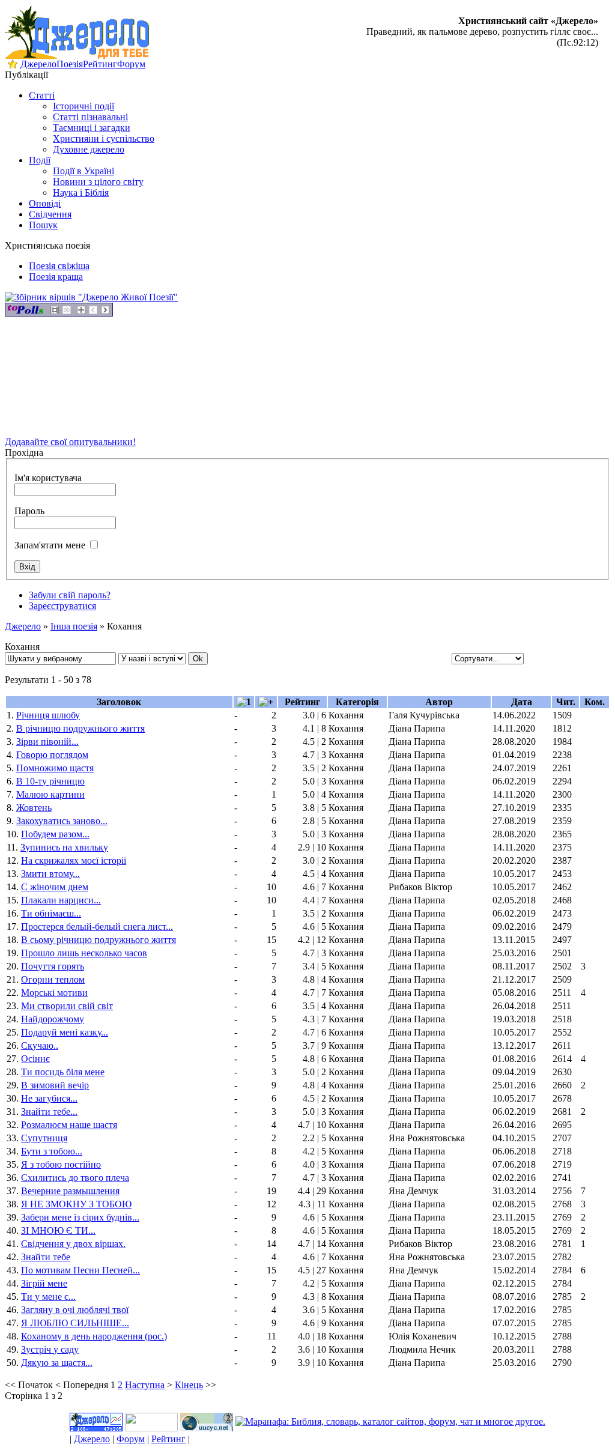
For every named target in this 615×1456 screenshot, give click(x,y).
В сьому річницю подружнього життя (98, 940)
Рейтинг (100, 64)
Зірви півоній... (47, 741)
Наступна (145, 1385)
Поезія (69, 64)
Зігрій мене (44, 1283)
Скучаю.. (39, 1045)
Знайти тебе (45, 1257)
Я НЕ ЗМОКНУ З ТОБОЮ (76, 1204)
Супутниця (44, 1138)
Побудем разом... (55, 834)
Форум (131, 64)
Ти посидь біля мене (63, 1072)
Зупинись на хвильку (64, 847)
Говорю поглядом (52, 755)
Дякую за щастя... (56, 1362)
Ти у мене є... (48, 1296)
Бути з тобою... (51, 1151)
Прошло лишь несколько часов (84, 953)
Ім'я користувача (48, 478)
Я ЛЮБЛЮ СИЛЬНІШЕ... (75, 1323)
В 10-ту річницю (50, 781)
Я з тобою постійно (61, 1164)
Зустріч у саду (50, 1349)
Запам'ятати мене (49, 545)
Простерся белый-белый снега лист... (97, 926)
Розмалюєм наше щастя (69, 1125)
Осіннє (35, 1059)
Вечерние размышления (70, 1191)
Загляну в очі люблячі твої (75, 1310)
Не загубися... (49, 1098)
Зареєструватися (62, 606)
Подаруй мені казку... (64, 1032)
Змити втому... (50, 874)
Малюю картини (50, 794)
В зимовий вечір (55, 1085)
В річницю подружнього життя (80, 728)
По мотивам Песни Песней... (80, 1270)
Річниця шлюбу (48, 715)
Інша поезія (73, 626)
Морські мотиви (54, 992)
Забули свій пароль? (70, 595)
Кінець (189, 1385)
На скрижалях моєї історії (73, 860)
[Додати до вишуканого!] (12, 66)
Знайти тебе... (49, 1111)
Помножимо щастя (55, 768)
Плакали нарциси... (61, 900)
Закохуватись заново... (62, 821)
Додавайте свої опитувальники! (70, 442)
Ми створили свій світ (67, 1006)
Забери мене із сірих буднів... (80, 1217)
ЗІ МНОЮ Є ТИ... (58, 1230)
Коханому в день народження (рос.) (94, 1336)
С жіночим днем (54, 887)
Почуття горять (52, 966)
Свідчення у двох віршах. (73, 1244)
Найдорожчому (52, 1019)
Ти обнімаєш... (51, 913)
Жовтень (34, 807)
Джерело (38, 64)
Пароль (29, 511)
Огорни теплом (53, 979)
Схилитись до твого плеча (75, 1177)
